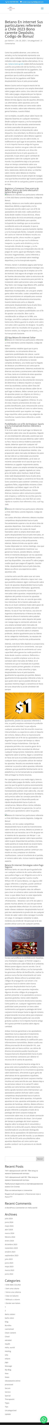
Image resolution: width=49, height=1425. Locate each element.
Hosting (8, 1351)
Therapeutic (10, 1399)
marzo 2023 (9, 1270)
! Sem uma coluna (12, 1288)
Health (7, 1344)
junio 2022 (9, 1274)
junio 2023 (9, 1263)
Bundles (8, 1325)
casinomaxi (9, 1329)
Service (8, 1392)
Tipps (7, 1403)
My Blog (8, 1370)
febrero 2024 (10, 1237)
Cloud (7, 1336)
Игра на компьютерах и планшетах (18, 1190)
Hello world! (32, 1208)
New (6, 1373)
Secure (7, 1388)
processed (9, 1384)
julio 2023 (9, 1259)
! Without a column (12, 1299)
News (7, 1377)
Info (6, 1355)
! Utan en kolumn (12, 1296)
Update (8, 1414)
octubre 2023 (10, 1252)
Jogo (6, 1362)
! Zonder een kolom (12, 1303)
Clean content (10, 1333)
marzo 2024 (9, 1233)
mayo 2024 (9, 1226)
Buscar (40, 1159)
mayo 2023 (9, 1266)
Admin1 (11, 40)
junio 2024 (9, 1222)
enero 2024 (9, 1241)
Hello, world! (10, 1347)
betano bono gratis (16, 64)
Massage (8, 1366)
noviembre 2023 (11, 1248)
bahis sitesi (9, 1318)
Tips (6, 1407)
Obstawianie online (12, 1381)
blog (6, 1322)
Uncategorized (33, 40)
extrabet (8, 1340)
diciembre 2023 (11, 1244)
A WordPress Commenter (15, 1208)
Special (8, 1396)
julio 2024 (9, 1218)
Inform (7, 1359)
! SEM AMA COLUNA (13, 1285)
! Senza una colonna (13, 1292)
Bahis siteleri (10, 1314)
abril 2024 (9, 1229)
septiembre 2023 (11, 1255)
